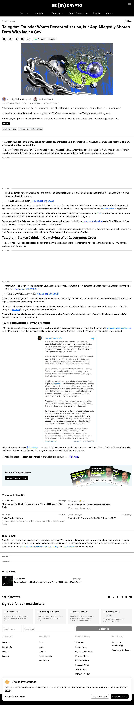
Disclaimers (68, 546)
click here (73, 457)
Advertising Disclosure (121, 650)
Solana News (80, 669)
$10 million (32, 447)
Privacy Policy (51, 546)
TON (99, 213)
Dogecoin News (82, 665)
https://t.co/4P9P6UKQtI (26, 289)
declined (16, 309)
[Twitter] (10, 39)
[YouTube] (4, 39)
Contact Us (7, 647)
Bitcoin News (81, 647)
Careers (5, 656)
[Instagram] (28, 39)
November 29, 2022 (48, 293)
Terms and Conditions (32, 546)
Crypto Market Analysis (85, 651)
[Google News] (130, 597)
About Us (6, 651)
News (4, 21)
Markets (11, 21)
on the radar (108, 208)
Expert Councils (45, 656)
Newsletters (44, 660)
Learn (41, 647)
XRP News (79, 642)
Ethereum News (82, 656)
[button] (17, 616)
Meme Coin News (82, 674)
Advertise (6, 642)
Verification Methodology (117, 644)
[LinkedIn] (22, 39)
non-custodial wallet (92, 221)
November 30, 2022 (43, 200)
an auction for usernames (119, 328)
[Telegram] (16, 39)
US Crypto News (82, 660)
